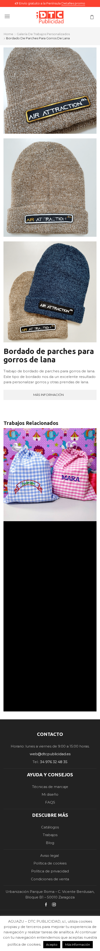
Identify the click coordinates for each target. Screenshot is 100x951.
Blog (50, 843)
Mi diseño (50, 794)
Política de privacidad (50, 871)
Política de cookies (50, 863)
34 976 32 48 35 (53, 762)
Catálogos (50, 827)
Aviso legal (50, 856)
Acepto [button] (51, 944)
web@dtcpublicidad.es (50, 754)
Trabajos (50, 835)
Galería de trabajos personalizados (43, 34)
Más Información (77, 944)
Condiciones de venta (50, 879)
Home (8, 34)
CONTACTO (50, 734)
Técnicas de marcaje (50, 787)
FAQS (50, 802)
